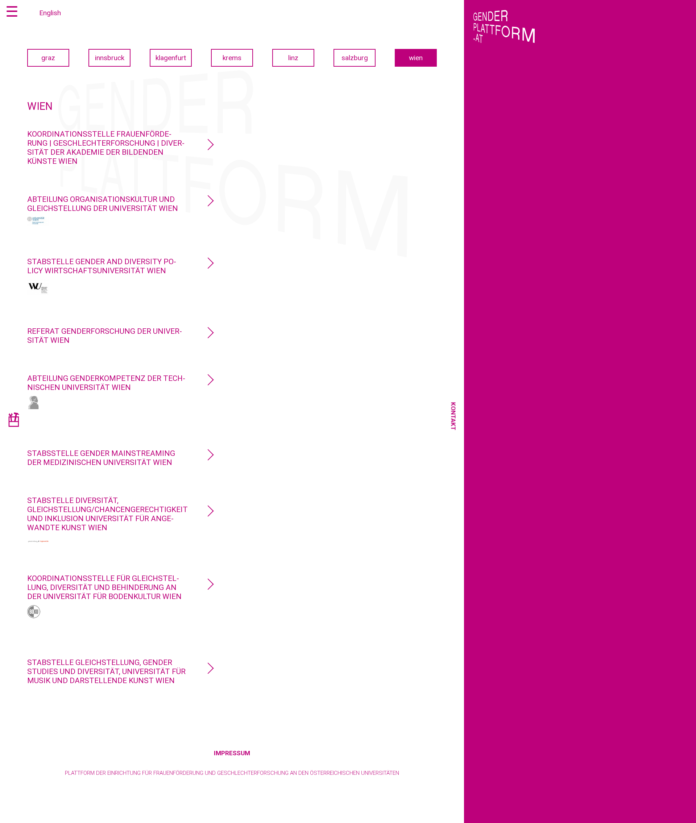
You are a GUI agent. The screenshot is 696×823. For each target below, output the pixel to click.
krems (232, 58)
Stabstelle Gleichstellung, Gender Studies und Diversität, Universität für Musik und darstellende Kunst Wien (106, 671)
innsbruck (109, 58)
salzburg (354, 58)
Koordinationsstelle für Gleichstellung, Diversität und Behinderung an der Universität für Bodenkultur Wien (104, 587)
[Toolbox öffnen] (13, 421)
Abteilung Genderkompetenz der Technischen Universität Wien (106, 383)
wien (416, 58)
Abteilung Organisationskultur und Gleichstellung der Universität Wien (102, 204)
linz (293, 58)
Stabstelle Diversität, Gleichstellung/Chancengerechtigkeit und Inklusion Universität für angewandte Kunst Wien (107, 514)
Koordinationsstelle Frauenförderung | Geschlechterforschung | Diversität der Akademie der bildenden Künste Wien (106, 148)
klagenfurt (171, 58)
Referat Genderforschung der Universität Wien (104, 336)
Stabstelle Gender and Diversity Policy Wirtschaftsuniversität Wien (101, 266)
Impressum (232, 753)
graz (48, 58)
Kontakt (453, 416)
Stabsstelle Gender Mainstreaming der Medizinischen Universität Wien (101, 458)
